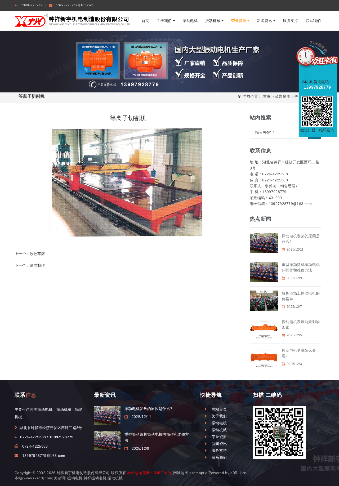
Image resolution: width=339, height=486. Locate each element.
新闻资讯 (265, 21)
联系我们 (313, 21)
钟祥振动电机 (95, 478)
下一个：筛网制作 (30, 265)
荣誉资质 (239, 21)
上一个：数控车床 (30, 254)
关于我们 (165, 21)
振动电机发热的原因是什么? (148, 409)
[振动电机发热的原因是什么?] (107, 415)
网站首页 (218, 409)
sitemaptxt (198, 473)
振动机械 (213, 21)
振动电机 (190, 21)
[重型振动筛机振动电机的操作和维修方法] (107, 440)
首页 (145, 21)
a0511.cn (238, 473)
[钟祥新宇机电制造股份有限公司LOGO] (73, 20)
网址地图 (180, 473)
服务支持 (290, 21)
